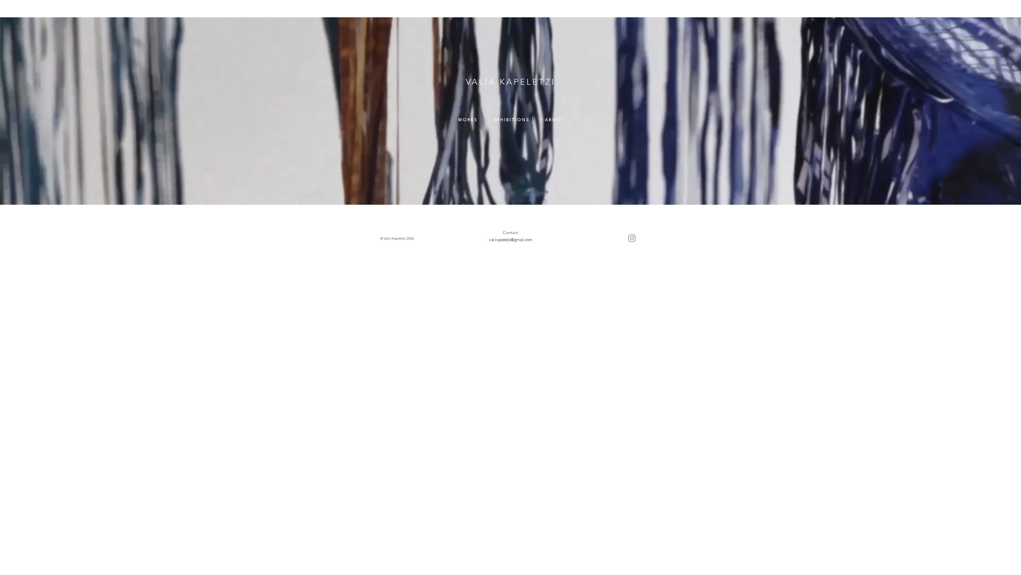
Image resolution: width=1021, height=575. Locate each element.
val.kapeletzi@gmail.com (510, 239)
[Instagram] (632, 238)
